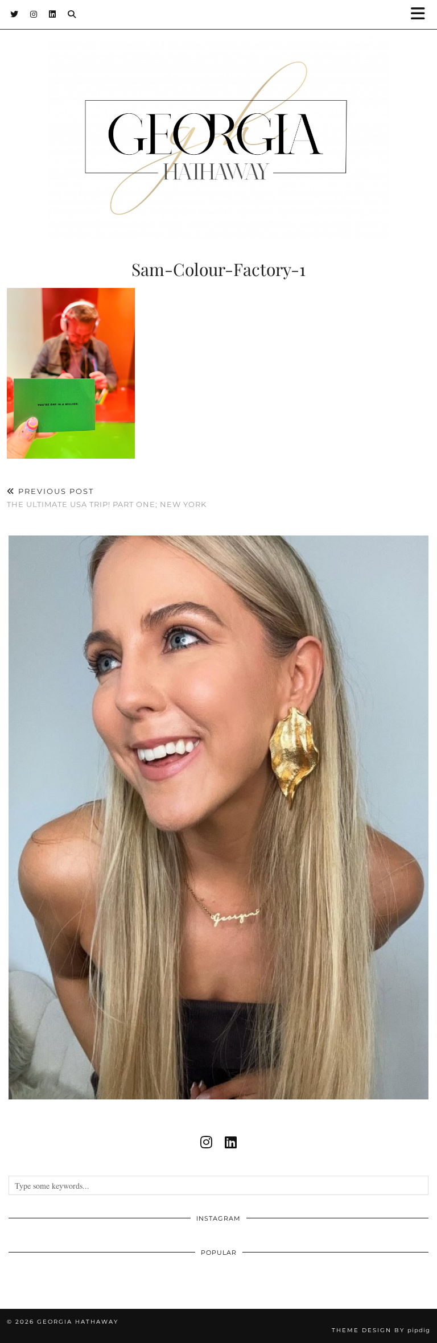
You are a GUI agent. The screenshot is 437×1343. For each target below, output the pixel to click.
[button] (421, 14)
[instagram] (206, 1142)
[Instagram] (34, 14)
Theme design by (381, 1330)
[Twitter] (14, 14)
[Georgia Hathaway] (218, 119)
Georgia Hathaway (77, 1321)
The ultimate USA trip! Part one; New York (107, 498)
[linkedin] (231, 1142)
